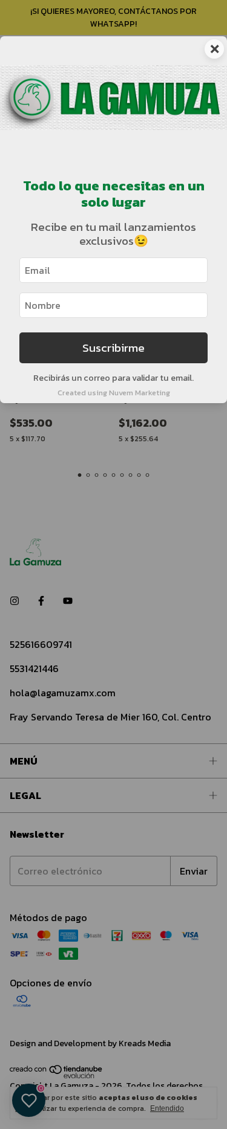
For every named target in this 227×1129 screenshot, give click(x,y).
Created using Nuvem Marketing (114, 392)
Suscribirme (113, 348)
